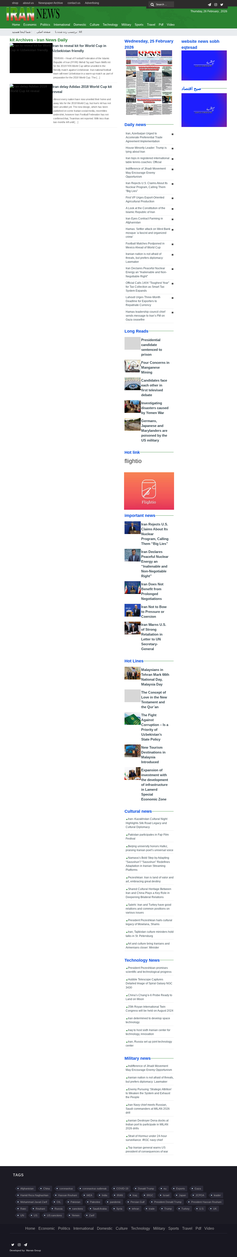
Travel (151, 24)
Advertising (92, 3)
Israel (166, 1195)
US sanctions (54, 1215)
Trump (168, 1208)
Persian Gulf (137, 1202)
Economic (30, 24)
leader (217, 1195)
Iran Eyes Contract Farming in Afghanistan (144, 220)
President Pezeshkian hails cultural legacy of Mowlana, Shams (149, 922)
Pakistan (75, 1202)
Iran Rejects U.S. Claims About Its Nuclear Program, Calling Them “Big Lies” (147, 187)
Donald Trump (146, 1188)
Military (126, 24)
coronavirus (66, 1188)
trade (152, 1208)
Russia (58, 1208)
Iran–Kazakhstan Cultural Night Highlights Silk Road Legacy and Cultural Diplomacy (146, 822)
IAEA (89, 1195)
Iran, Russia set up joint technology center (149, 1043)
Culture (94, 24)
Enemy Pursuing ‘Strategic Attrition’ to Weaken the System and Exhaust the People (149, 1093)
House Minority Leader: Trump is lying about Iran (146, 149)
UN (22, 1215)
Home (16, 24)
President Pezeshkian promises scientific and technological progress (149, 969)
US (35, 1215)
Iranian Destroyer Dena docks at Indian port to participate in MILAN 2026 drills (147, 1124)
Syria (119, 1208)
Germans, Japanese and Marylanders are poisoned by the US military (154, 430)
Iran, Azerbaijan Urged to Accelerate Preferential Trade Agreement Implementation (144, 137)
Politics (45, 24)
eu (165, 1188)
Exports (180, 1188)
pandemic (115, 1202)
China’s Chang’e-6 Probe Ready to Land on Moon (149, 997)
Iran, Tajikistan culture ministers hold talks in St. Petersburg (150, 933)
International (62, 24)
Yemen (75, 1215)
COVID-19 (122, 1188)
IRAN (120, 1195)
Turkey (185, 1208)
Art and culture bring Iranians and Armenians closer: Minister (148, 945)
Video (171, 24)
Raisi (23, 1208)
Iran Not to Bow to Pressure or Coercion (154, 611)
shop (15, 3)
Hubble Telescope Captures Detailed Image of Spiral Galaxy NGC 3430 (149, 983)
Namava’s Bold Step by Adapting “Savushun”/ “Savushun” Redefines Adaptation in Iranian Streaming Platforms (148, 863)
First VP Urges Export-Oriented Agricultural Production (145, 199)
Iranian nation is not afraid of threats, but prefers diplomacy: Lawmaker (144, 257)
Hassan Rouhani (67, 1195)
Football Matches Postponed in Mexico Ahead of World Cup (145, 245)
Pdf (161, 24)
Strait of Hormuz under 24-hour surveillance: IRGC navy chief (146, 1138)
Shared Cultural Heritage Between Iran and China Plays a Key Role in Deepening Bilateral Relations (148, 893)
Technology (110, 24)
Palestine (95, 1202)
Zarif (91, 1215)
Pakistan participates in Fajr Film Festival (147, 836)
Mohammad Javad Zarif (33, 1202)
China (46, 1188)
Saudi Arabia (100, 1208)
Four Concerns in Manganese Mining (155, 367)
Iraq (135, 1195)
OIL (59, 1202)
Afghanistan (27, 1188)
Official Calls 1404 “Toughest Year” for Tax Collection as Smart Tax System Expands (147, 286)
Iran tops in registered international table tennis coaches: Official (147, 160)
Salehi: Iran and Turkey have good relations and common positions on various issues (148, 908)
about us (28, 3)
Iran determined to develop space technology (148, 1020)
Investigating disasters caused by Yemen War (154, 408)
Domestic (80, 24)
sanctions (77, 1208)
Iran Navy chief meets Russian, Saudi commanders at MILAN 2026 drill (148, 1108)
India (104, 1195)
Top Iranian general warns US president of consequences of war (147, 1149)
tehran (135, 1208)
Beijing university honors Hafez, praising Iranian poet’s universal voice (149, 848)
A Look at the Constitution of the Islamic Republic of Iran (145, 210)
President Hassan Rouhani (206, 1202)
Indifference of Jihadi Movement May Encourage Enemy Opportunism (146, 172)
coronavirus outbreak (95, 1188)
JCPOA (200, 1195)
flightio (133, 461)
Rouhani (40, 1208)
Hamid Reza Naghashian (34, 1195)
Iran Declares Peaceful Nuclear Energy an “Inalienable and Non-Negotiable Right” (146, 272)
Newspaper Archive (50, 3)
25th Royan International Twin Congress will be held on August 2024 (149, 1008)
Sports (139, 24)
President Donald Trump (167, 1202)
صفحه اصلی (43, 32)
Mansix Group (33, 1250)
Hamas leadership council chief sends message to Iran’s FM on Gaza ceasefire (145, 315)
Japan (182, 1195)
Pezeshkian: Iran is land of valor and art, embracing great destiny (150, 879)
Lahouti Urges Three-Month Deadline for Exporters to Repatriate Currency (143, 301)
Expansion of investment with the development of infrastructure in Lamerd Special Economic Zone (154, 784)
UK (215, 1208)
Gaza (198, 1188)
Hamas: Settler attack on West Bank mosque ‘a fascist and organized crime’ (148, 232)
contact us (74, 3)
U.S (201, 1208)
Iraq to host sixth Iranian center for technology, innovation (148, 1032)
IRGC (150, 1195)
